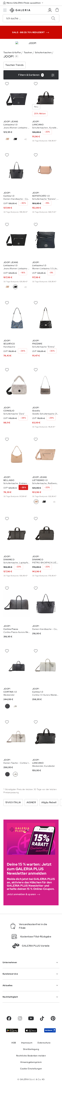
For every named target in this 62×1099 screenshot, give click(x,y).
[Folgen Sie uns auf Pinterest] (53, 1018)
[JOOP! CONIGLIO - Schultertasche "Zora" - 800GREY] (16, 385)
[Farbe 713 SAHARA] (7, 139)
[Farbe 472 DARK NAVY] (7, 774)
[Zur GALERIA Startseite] (20, 11)
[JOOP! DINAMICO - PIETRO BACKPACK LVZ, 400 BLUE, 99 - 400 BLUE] (45, 534)
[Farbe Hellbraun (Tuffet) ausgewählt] (15, 774)
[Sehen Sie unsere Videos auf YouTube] (31, 1018)
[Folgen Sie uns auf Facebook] (9, 1018)
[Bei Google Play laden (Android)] (12, 1030)
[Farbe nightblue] (23, 287)
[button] (23, 3)
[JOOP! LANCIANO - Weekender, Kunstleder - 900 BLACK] (45, 737)
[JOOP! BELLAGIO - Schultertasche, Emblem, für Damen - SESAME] (16, 454)
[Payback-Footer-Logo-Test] (50, 1030)
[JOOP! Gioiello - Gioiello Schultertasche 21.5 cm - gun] (45, 385)
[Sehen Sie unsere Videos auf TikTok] (42, 1018)
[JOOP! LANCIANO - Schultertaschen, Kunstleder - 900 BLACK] (45, 99)
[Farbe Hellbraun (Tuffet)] (15, 706)
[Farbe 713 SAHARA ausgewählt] (36, 501)
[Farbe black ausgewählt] (15, 287)
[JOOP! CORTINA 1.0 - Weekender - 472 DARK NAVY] (16, 666)
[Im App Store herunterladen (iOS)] (31, 1030)
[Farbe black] (15, 139)
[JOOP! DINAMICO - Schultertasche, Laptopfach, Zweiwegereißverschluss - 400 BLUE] (16, 534)
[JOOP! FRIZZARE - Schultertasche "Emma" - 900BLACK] (45, 318)
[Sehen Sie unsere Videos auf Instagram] (20, 1018)
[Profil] (50, 10)
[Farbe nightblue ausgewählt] (23, 139)
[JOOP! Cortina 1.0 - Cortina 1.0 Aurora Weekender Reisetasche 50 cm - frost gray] (45, 666)
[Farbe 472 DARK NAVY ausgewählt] (7, 706)
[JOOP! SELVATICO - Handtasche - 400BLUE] (16, 318)
